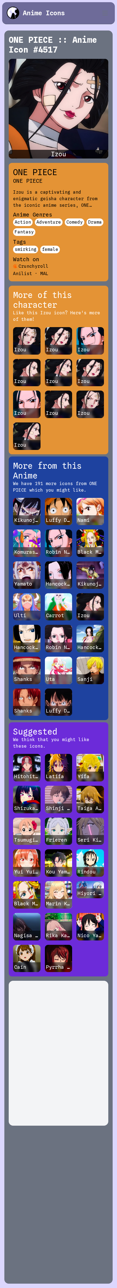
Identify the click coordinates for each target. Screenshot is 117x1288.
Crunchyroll (33, 266)
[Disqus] (58, 1053)
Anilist (22, 273)
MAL (44, 273)
